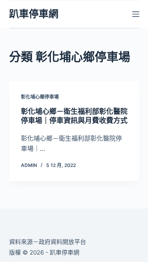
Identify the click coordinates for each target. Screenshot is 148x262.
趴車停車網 (33, 14)
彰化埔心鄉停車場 (40, 97)
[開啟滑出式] (135, 14)
